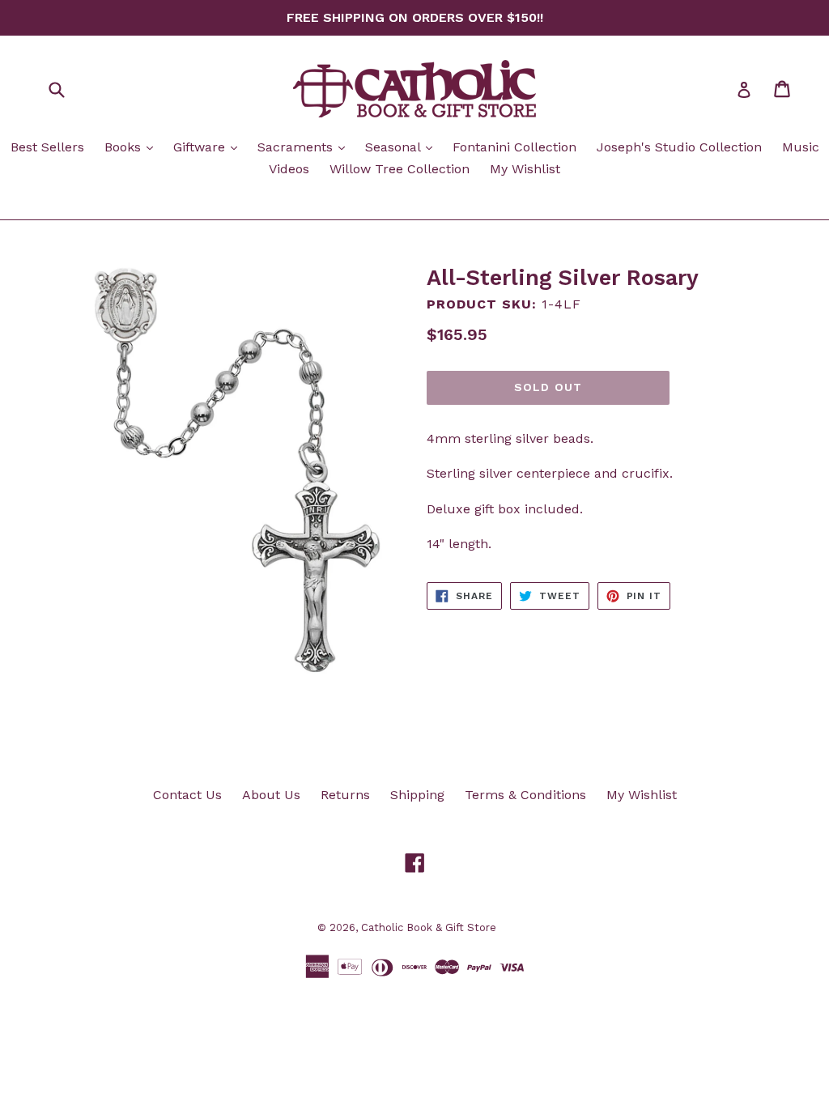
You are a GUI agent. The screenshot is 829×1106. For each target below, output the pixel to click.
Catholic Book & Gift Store (428, 927)
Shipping (417, 794)
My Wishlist (525, 169)
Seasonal (402, 146)
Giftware (209, 146)
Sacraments (305, 146)
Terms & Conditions (525, 794)
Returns (345, 794)
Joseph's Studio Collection (679, 147)
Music (800, 147)
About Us (271, 794)
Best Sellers (47, 147)
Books (132, 146)
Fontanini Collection (514, 147)
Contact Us (187, 794)
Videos (289, 169)
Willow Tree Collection (399, 169)
